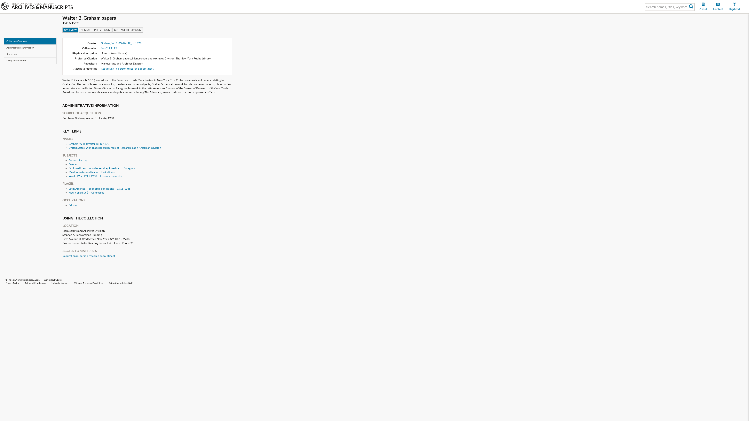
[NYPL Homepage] (5, 6)
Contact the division (127, 30)
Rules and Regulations (35, 283)
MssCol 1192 (109, 48)
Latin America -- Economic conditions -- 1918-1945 (99, 188)
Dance (72, 164)
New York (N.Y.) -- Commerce (86, 192)
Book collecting (78, 160)
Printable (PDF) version (95, 30)
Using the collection (16, 60)
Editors (73, 205)
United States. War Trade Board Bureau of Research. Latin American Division (115, 147)
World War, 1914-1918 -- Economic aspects (95, 176)
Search (691, 7)
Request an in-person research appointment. (127, 68)
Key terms (11, 54)
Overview (70, 30)
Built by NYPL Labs (53, 280)
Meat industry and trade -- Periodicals (91, 172)
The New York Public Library (21, 280)
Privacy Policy (12, 283)
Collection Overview (16, 41)
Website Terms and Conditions (88, 283)
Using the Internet (59, 283)
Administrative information (20, 47)
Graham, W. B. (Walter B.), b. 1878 (121, 43)
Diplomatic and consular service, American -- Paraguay (102, 168)
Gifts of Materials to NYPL (121, 283)
